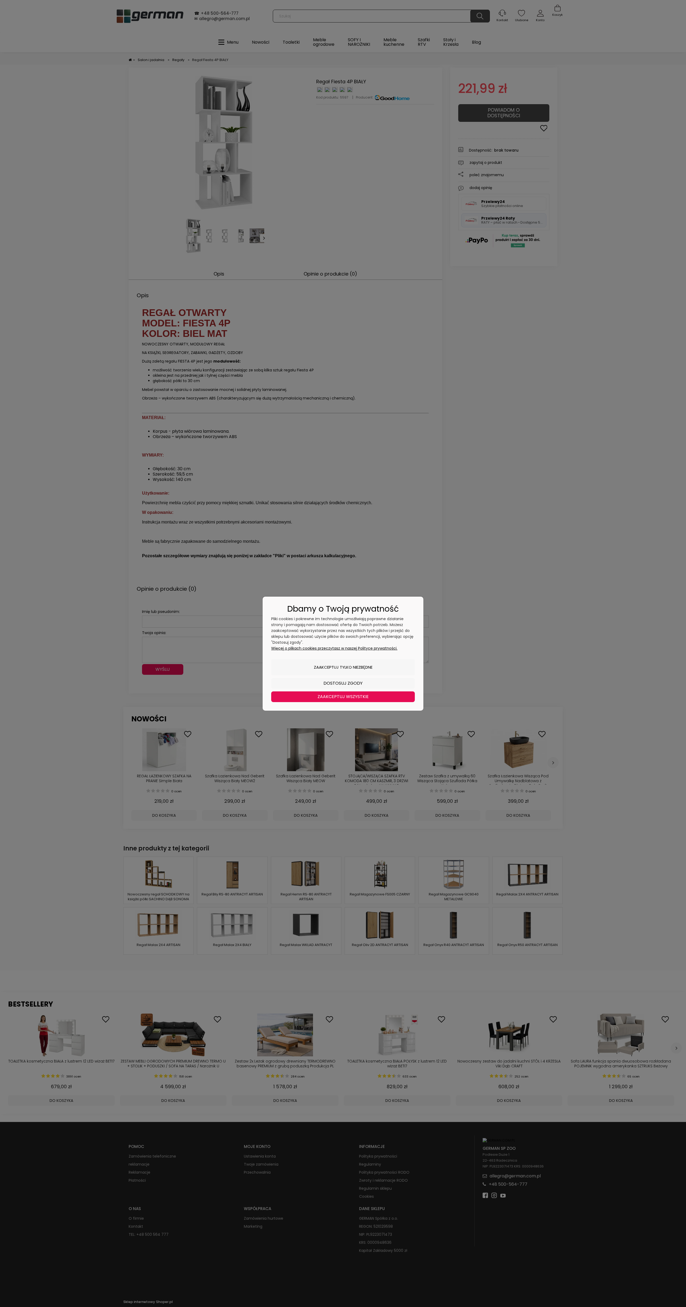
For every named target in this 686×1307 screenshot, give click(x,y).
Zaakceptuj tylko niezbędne (343, 667)
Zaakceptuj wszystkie (343, 697)
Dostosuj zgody (343, 683)
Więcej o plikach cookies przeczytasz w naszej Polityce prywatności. (334, 648)
